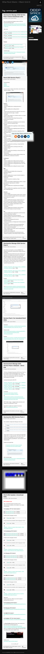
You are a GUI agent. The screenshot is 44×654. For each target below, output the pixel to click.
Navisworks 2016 (18, 57)
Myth (14, 652)
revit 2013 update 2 (14, 646)
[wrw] (35, 33)
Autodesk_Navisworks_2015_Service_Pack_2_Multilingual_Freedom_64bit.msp (19, 424)
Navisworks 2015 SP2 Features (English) (14, 445)
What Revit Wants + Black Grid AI (16, 2)
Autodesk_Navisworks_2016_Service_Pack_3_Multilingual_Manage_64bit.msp (18, 34)
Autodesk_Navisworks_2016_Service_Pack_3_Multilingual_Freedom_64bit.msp (18, 31)
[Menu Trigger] (40, 2)
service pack (6, 58)
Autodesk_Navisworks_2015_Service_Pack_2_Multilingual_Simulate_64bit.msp (19, 429)
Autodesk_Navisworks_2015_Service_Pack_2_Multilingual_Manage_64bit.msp (19, 427)
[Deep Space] (35, 21)
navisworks (13, 57)
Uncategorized (7, 57)
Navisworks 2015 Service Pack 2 (14, 417)
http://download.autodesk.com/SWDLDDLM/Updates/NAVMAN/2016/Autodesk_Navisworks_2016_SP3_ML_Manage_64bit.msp (15, 25)
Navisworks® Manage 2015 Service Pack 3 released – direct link (14, 365)
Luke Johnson (14, 18)
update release (10, 58)
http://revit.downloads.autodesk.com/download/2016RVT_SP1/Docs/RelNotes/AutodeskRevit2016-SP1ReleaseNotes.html (15, 332)
